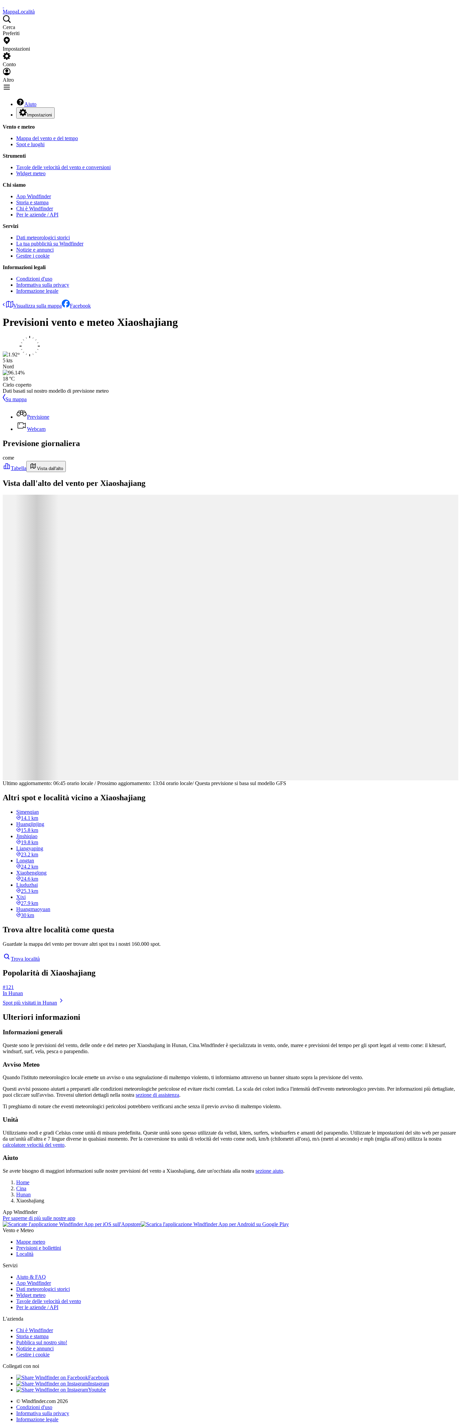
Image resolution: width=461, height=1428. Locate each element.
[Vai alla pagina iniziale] (3, 5)
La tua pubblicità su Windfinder (49, 243)
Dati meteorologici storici (43, 237)
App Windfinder (33, 196)
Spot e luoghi (30, 144)
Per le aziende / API (37, 214)
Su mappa (16, 399)
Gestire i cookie (33, 256)
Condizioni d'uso (34, 279)
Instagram (98, 1383)
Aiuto (30, 104)
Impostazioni (39, 115)
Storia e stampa (32, 202)
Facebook (80, 306)
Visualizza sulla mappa (37, 306)
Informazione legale (37, 291)
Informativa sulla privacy (42, 285)
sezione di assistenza (157, 1095)
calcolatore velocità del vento (33, 1145)
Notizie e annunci (35, 250)
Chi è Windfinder (34, 208)
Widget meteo (31, 173)
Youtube (97, 1390)
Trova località (25, 959)
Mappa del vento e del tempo (47, 138)
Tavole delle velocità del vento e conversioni (63, 167)
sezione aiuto (269, 1171)
